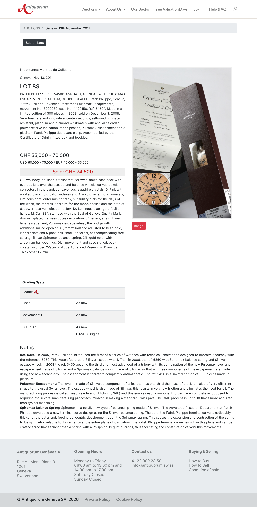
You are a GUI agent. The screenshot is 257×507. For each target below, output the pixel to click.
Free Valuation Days (171, 9)
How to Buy (199, 461)
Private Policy (97, 499)
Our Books (140, 9)
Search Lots (35, 43)
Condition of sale (204, 470)
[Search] (235, 9)
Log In (198, 9)
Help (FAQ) (218, 9)
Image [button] (138, 226)
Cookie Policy (129, 499)
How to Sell (199, 465)
